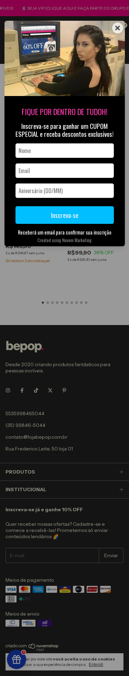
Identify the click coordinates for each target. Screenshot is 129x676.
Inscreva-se (64, 215)
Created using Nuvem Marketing (64, 240)
